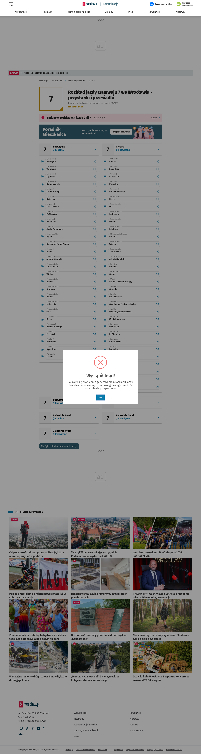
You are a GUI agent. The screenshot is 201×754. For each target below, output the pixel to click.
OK (100, 397)
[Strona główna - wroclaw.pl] (90, 4)
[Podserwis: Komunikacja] (109, 4)
